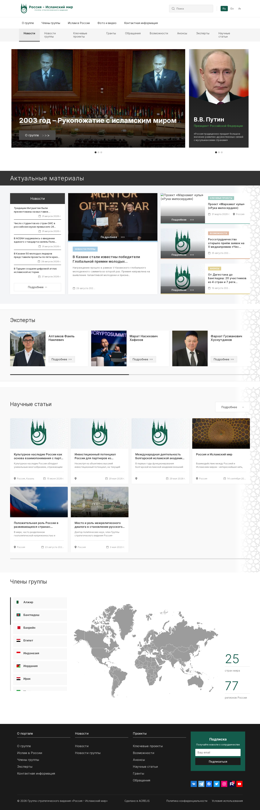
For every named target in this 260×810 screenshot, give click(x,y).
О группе (28, 23)
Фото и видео (106, 23)
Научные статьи (224, 35)
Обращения (133, 33)
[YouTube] (239, 784)
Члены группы (50, 23)
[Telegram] (201, 784)
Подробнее (37, 287)
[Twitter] (217, 784)
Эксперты (202, 33)
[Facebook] (209, 784)
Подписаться (218, 761)
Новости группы (50, 35)
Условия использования (227, 800)
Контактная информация (141, 23)
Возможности (159, 33)
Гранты (111, 33)
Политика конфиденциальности (186, 800)
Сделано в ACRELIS (137, 800)
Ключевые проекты (80, 35)
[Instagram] (224, 784)
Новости (29, 33)
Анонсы (182, 33)
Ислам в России (79, 23)
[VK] (194, 784)
